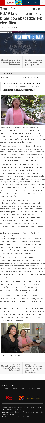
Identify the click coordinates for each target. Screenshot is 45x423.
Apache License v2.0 (8, 414)
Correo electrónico (32, 77)
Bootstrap (5, 412)
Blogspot (15, 389)
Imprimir (5, 77)
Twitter (30, 389)
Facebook (5, 389)
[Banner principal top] (27, 2)
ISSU (23, 389)
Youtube (39, 389)
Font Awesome (6, 417)
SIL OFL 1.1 (26, 417)
